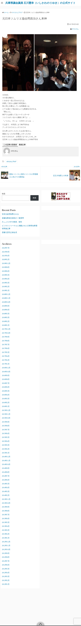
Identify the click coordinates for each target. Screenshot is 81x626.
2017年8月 (5, 341)
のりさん (75, 29)
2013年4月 (5, 526)
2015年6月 (5, 433)
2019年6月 (5, 271)
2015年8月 (5, 426)
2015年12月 (6, 410)
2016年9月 (5, 375)
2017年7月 (5, 344)
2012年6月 (5, 565)
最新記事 (22, 145)
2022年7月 (5, 248)
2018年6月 (5, 310)
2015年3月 (5, 445)
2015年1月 (5, 453)
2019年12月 (6, 263)
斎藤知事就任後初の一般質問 (13, 218)
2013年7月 (5, 515)
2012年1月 (5, 584)
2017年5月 (5, 352)
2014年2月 (5, 495)
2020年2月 (5, 259)
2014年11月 (6, 460)
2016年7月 (5, 383)
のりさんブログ (11, 161)
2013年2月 (5, 534)
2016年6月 (5, 387)
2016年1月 (5, 406)
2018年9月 (5, 306)
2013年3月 (5, 530)
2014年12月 (6, 457)
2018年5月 (5, 314)
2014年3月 (5, 491)
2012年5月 (5, 569)
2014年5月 (5, 484)
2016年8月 (5, 379)
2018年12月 (6, 294)
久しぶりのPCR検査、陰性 (12, 222)
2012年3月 (5, 576)
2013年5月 (5, 522)
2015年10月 (6, 418)
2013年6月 (5, 518)
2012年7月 (5, 561)
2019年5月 (5, 275)
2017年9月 (5, 337)
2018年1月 (5, 325)
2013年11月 (6, 499)
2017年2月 (5, 360)
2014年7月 (5, 476)
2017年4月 (5, 356)
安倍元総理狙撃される (10, 214)
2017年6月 (5, 348)
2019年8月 (5, 267)
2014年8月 (5, 472)
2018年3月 (5, 317)
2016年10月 (6, 372)
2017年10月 (6, 333)
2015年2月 (5, 449)
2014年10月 (6, 464)
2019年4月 (5, 279)
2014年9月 (5, 468)
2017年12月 (6, 329)
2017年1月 (5, 364)
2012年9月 (5, 553)
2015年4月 (5, 441)
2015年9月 (5, 422)
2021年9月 (5, 252)
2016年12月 (6, 368)
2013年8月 (5, 511)
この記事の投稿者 (10, 145)
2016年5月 (5, 391)
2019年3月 (5, 283)
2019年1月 (5, 290)
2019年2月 (5, 286)
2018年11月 (6, 298)
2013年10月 (6, 503)
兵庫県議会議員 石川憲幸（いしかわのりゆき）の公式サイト (40, 2)
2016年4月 (5, 395)
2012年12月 (6, 542)
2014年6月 (5, 480)
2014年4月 (5, 487)
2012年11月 (6, 545)
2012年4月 (5, 573)
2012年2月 (5, 580)
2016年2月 (5, 402)
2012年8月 (5, 557)
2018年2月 (5, 321)
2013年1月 (5, 538)
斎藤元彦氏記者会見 (9, 232)
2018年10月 (6, 302)
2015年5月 (5, 437)
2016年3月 (5, 399)
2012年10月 (6, 549)
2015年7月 (5, 430)
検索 (3, 194)
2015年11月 (6, 414)
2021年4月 (5, 256)
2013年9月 (5, 507)
